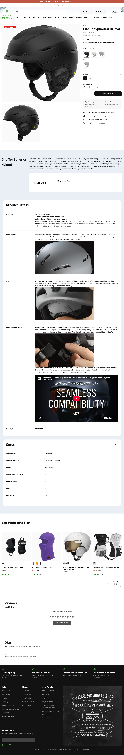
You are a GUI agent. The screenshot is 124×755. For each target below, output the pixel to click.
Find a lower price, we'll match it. (73, 675)
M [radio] (90, 78)
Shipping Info (6, 694)
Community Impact (28, 694)
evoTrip (44, 698)
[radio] (86, 54)
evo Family (47, 687)
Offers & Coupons (8, 705)
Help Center (6, 712)
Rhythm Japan (47, 701)
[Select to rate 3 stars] (61, 617)
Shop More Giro (63, 181)
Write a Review (62, 623)
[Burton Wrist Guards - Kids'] (16, 546)
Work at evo (26, 705)
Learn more (32, 656)
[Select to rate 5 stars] (71, 617)
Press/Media (26, 698)
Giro (85, 26)
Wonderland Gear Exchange (48, 716)
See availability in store (112, 104)
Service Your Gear (40, 5)
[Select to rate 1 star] (52, 617)
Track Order (6, 690)
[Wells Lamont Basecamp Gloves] (107, 546)
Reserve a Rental (27, 5)
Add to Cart (108, 93)
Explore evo (64, 5)
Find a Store (100, 11)
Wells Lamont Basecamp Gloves (106, 567)
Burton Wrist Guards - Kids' (13, 567)
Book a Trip (5, 5)
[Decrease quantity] (85, 93)
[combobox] (41, 12)
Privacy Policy (63, 749)
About (25, 687)
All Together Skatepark (50, 711)
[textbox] (62, 651)
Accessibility (85, 749)
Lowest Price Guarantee (10, 709)
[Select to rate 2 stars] (57, 617)
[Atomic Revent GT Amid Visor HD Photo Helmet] (77, 546)
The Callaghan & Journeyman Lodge (49, 706)
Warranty (5, 701)
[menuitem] (17, 17)
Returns (4, 698)
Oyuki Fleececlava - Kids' (42, 567)
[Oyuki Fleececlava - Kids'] (46, 546)
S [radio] (85, 78)
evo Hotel (45, 694)
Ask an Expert (86, 11)
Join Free (111, 112)
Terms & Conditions (74, 749)
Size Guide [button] (119, 74)
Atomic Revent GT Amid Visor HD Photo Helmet (76, 568)
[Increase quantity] (90, 93)
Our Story (25, 690)
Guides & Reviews (8, 716)
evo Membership (28, 701)
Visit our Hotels (15, 5)
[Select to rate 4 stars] (67, 617)
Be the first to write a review (91, 35)
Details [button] (110, 116)
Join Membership (53, 5)
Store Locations (48, 690)
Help (4, 687)
